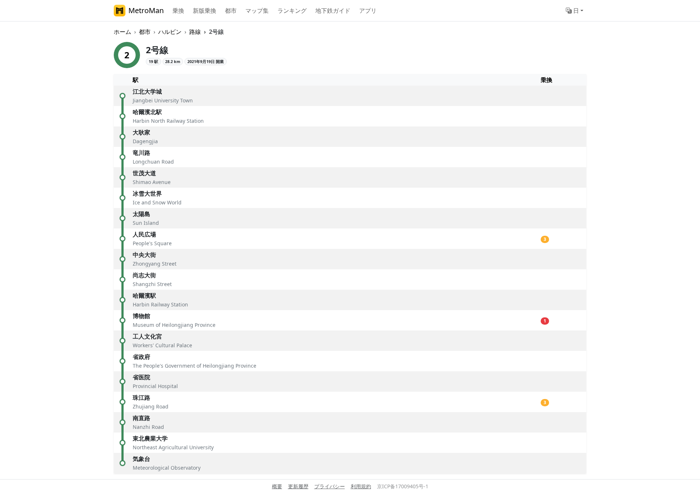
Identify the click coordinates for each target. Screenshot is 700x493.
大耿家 (141, 132)
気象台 (141, 459)
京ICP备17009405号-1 (402, 486)
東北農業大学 (150, 438)
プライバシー (329, 486)
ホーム (122, 32)
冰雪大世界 (147, 193)
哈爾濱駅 (144, 296)
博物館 (141, 316)
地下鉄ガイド (332, 11)
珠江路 (141, 398)
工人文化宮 (147, 336)
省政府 (141, 357)
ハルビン (170, 32)
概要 (277, 486)
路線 (195, 32)
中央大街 (144, 255)
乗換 (178, 11)
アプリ (368, 11)
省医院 (141, 377)
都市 (231, 11)
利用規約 (361, 486)
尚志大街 (144, 275)
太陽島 (141, 214)
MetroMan (146, 10)
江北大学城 (147, 91)
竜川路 (141, 153)
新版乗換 (204, 11)
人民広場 (144, 234)
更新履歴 (298, 486)
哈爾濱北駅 (147, 112)
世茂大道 (144, 173)
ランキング (292, 11)
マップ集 (257, 11)
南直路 (141, 418)
